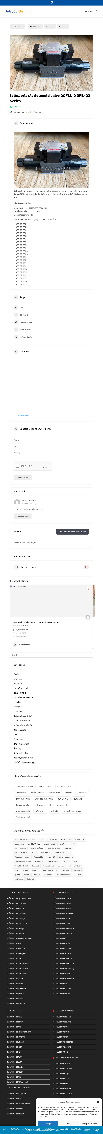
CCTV (41, 840)
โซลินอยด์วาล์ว (26, 337)
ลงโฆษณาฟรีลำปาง (61, 1026)
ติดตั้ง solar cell (21, 866)
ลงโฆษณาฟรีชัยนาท (15, 908)
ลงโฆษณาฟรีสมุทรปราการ (18, 963)
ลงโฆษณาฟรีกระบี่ (14, 1016)
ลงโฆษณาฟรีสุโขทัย (15, 993)
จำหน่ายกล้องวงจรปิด (25, 786)
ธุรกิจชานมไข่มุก (23, 799)
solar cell (79, 840)
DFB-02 (23, 307)
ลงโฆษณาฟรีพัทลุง (14, 1052)
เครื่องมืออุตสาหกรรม (72, 811)
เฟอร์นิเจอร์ (48, 875)
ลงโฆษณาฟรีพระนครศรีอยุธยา (19, 938)
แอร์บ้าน (78, 875)
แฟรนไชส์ (83, 792)
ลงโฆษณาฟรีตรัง (14, 1026)
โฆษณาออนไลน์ (45, 786)
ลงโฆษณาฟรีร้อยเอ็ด (61, 943)
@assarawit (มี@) (26, 215)
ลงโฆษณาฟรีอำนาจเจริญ (63, 968)
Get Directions (23, 415)
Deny (68, 1123)
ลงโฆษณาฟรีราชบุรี (15, 1108)
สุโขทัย (17, 875)
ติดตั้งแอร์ (35, 866)
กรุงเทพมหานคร (19, 112)
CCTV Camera (52, 840)
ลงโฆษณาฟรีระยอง (61, 1083)
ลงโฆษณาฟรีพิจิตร (14, 943)
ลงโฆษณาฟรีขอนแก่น (62, 903)
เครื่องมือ (54, 811)
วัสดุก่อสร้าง (78, 870)
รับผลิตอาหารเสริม (23, 817)
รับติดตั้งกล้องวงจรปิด (43, 805)
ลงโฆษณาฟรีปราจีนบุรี (62, 1093)
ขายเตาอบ (67, 848)
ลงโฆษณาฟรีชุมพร (15, 1021)
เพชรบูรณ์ (36, 875)
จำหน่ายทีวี (51, 857)
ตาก (75, 861)
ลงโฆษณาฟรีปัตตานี (15, 1042)
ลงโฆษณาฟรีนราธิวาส (16, 1037)
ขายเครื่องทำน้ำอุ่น (36, 848)
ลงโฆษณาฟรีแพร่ (60, 1037)
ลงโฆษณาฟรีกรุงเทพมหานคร (19, 898)
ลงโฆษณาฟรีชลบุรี (61, 1073)
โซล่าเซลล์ (30, 879)
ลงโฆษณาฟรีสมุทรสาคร (17, 973)
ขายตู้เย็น (63, 844)
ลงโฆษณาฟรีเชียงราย (62, 1021)
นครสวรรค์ (62, 866)
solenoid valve (26, 322)
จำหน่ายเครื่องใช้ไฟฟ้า (23, 861)
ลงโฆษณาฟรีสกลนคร (62, 953)
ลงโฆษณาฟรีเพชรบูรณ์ (16, 953)
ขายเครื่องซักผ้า (20, 848)
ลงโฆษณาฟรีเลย (60, 983)
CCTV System (66, 840)
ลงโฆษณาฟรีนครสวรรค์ (17, 923)
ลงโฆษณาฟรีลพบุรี (14, 958)
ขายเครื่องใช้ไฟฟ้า (53, 848)
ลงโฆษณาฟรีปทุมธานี (16, 933)
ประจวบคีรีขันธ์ (75, 866)
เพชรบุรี (26, 875)
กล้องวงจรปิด (62, 805)
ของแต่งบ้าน (19, 844)
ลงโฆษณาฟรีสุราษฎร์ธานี (17, 1082)
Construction (54, 792)
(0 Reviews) (36, 112)
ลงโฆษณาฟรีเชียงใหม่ (62, 1016)
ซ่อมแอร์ (67, 861)
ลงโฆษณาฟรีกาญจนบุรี (16, 1093)
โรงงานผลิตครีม (22, 805)
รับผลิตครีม (78, 799)
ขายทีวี (72, 844)
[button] (98, 1102)
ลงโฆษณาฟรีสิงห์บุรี (15, 983)
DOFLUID (24, 315)
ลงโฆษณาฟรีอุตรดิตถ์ (62, 1047)
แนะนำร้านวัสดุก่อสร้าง (63, 875)
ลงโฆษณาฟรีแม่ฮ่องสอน (63, 1042)
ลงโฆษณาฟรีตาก (14, 1098)
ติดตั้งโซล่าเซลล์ (48, 866)
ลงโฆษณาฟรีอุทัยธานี (16, 1003)
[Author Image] (87, 617)
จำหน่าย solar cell (62, 853)
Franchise (69, 792)
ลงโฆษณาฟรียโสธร (61, 938)
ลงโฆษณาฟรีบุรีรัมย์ (61, 923)
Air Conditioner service (25, 840)
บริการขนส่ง (21, 792)
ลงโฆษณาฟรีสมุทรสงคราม (18, 968)
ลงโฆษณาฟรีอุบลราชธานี (63, 978)
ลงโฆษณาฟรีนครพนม (62, 908)
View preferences (89, 1123)
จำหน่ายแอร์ (39, 861)
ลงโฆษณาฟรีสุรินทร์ (61, 993)
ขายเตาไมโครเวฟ (21, 853)
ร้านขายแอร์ (65, 870)
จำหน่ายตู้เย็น (38, 857)
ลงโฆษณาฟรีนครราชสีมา (63, 913)
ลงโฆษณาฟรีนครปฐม (16, 918)
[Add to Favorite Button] (88, 589)
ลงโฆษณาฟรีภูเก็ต (14, 1057)
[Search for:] (96, 11)
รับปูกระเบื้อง (63, 799)
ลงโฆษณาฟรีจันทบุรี (61, 1063)
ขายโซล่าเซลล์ (46, 853)
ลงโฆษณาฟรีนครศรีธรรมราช (19, 1031)
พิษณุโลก (35, 870)
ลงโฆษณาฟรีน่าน (60, 1052)
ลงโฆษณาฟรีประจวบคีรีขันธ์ (18, 1103)
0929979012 (21, 637)
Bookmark (37, 26)
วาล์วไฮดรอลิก (26, 329)
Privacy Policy (96, 1130)
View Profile (23, 516)
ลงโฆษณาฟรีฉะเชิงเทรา (63, 1068)
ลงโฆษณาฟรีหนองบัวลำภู (63, 963)
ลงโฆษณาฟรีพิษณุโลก (16, 948)
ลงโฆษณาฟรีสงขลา (15, 1072)
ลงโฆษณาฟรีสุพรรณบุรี (16, 988)
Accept (48, 1123)
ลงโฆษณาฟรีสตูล (14, 1077)
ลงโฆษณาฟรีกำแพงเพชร (17, 903)
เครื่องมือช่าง (40, 811)
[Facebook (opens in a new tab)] (51, 2)
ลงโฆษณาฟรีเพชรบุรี (15, 1113)
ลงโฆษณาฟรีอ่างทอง (15, 998)
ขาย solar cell (34, 844)
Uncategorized (24, 645)
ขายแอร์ (34, 853)
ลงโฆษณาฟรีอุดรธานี (62, 973)
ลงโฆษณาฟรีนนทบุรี (15, 928)
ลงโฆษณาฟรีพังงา (14, 1047)
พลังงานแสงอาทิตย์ (21, 870)
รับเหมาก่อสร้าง (37, 792)
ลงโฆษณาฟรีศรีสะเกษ (62, 948)
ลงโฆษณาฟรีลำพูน (61, 1031)
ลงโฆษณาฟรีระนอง (15, 1067)
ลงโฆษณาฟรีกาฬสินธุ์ (62, 898)
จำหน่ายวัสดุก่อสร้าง (66, 857)
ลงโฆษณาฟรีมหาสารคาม (63, 928)
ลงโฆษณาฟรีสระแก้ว (62, 1088)
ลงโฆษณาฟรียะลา (14, 1062)
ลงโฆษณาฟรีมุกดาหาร (62, 933)
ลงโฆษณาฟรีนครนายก (16, 913)
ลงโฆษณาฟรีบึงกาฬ (61, 918)
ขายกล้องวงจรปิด (23, 811)
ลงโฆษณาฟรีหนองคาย (62, 958)
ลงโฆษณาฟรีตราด (61, 1078)
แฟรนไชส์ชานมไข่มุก (44, 799)
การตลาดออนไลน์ (64, 786)
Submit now (23, 477)
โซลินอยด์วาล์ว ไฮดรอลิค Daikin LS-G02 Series (36, 622)
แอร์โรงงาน (19, 879)
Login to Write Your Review (74, 532)
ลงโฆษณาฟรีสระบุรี (15, 978)
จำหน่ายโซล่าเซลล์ (53, 861)
